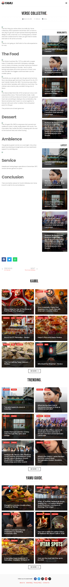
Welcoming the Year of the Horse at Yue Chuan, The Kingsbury (17, 310)
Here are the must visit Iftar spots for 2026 (50, 559)
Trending (14, 389)
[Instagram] (42, 578)
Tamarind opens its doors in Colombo (14, 408)
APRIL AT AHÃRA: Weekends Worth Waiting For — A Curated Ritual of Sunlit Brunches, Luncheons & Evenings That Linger (51, 504)
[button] (34, 371)
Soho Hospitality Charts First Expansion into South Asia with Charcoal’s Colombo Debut (49, 309)
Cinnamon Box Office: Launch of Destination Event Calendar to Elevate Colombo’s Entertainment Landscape (50, 432)
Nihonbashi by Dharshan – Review (50, 364)
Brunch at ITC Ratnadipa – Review (16, 337)
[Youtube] (46, 578)
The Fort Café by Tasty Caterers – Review (16, 363)
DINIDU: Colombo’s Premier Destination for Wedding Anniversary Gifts (14, 531)
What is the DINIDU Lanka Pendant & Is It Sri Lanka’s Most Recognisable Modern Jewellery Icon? (51, 459)
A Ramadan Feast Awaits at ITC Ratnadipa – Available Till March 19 (16, 559)
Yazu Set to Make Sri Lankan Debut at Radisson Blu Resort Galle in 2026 (51, 533)
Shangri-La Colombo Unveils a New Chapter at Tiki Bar (17, 506)
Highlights (6, 291)
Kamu (45, 19)
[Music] (49, 578)
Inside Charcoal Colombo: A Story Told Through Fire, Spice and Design (16, 433)
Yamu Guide (19, 318)
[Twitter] (39, 578)
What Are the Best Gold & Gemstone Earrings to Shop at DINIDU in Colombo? (49, 407)
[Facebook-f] (35, 578)
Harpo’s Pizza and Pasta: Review (50, 337)
